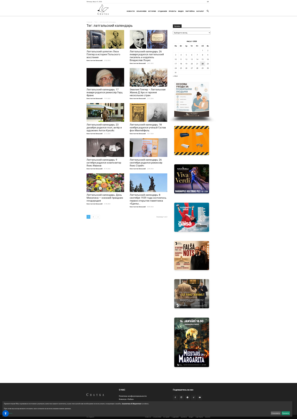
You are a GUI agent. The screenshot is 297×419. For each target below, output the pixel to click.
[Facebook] (175, 397)
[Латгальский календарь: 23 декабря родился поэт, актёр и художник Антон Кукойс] (105, 112)
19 (186, 64)
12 (186, 59)
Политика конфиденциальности (133, 396)
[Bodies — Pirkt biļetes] (192, 342)
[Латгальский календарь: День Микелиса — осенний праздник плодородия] (105, 182)
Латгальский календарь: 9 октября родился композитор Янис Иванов (104, 162)
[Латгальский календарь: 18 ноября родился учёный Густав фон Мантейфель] (148, 112)
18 (181, 64)
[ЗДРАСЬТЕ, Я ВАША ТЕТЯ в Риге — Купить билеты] (191, 255)
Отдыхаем (162, 11)
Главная (89, 22)
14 (197, 59)
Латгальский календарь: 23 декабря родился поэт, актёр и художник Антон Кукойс (104, 127)
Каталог (200, 11)
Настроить (8, 413)
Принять (285, 413)
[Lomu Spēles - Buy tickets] (192, 293)
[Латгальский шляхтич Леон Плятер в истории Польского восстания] (105, 39)
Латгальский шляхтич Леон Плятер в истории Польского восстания (103, 54)
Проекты (172, 11)
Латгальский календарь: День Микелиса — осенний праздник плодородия (105, 198)
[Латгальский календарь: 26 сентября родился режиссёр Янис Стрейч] (148, 147)
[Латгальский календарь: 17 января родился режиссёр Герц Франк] (105, 77)
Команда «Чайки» (126, 399)
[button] (207, 11)
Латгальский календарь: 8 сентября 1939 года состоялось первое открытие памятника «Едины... (148, 199)
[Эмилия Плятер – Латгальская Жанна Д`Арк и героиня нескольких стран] (148, 77)
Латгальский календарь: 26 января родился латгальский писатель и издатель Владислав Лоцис (147, 56)
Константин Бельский (94, 60)
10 (176, 59)
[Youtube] (199, 397)
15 (202, 59)
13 (192, 59)
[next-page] (98, 217)
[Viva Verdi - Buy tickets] (191, 178)
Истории (152, 11)
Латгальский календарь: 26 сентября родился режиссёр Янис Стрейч (146, 162)
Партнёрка (190, 11)
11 (181, 59)
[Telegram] (187, 397)
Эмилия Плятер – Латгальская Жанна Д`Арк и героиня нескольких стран (148, 92)
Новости (131, 11)
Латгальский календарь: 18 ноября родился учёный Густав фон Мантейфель (148, 127)
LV (208, 1)
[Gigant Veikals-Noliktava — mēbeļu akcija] (191, 140)
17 (176, 64)
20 (192, 64)
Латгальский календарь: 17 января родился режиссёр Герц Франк (105, 92)
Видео (181, 11)
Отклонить (275, 413)
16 (208, 59)
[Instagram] (181, 397)
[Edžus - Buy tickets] (191, 217)
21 (197, 64)
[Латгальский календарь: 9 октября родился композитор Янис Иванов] (105, 147)
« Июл (175, 76)
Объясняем (141, 11)
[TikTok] (193, 397)
